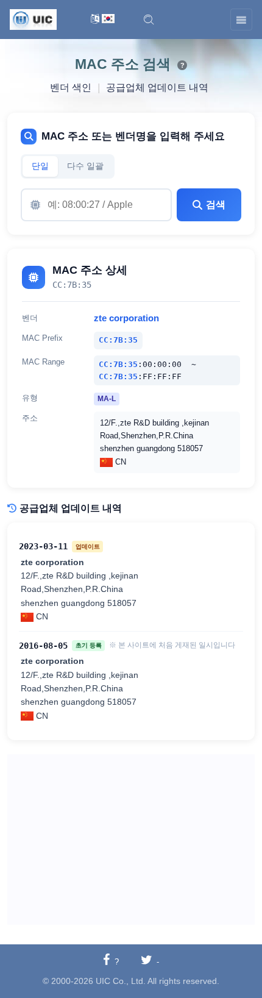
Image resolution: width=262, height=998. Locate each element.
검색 (215, 204)
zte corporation (126, 318)
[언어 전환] (103, 20)
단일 (40, 166)
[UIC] (33, 19)
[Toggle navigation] (241, 19)
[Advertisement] (131, 839)
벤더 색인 (70, 87)
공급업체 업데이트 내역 (157, 87)
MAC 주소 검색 (123, 64)
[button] (148, 19)
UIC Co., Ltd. (121, 981)
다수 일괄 (85, 166)
